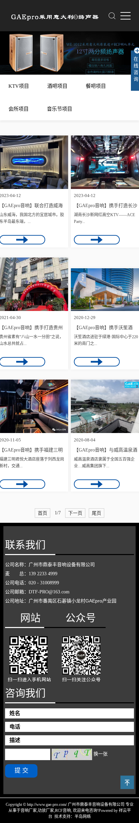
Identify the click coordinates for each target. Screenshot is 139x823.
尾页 (96, 513)
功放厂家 (46, 810)
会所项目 (18, 109)
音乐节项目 (59, 109)
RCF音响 (63, 810)
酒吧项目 (57, 86)
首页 (42, 513)
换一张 (100, 753)
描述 (14, 740)
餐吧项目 (96, 86)
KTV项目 (18, 86)
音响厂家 (29, 810)
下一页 (75, 513)
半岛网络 (83, 816)
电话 (14, 727)
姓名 (14, 713)
